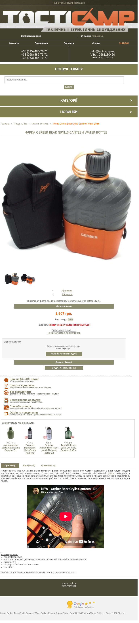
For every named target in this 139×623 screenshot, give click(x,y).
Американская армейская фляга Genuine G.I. (11, 448)
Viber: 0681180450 (102, 54)
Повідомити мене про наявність (64, 333)
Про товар (10, 465)
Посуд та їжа (20, 123)
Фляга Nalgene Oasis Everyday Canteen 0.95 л (68, 448)
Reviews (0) (29, 465)
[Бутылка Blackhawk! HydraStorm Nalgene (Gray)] (30, 427)
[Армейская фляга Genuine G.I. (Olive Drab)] (10, 427)
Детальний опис (64, 306)
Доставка (69, 43)
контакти (14, 43)
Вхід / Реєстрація (75, 3)
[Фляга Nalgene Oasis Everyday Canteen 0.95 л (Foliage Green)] (68, 427)
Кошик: (87, 36)
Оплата (96, 43)
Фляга (111, 473)
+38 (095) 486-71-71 (34, 51)
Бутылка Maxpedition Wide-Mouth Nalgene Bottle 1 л (49, 449)
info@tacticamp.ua (103, 51)
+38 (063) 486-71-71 (34, 57)
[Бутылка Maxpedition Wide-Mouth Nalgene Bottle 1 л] (49, 427)
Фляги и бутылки (40, 123)
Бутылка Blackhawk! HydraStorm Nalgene (30, 449)
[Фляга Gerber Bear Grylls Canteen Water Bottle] (12, 273)
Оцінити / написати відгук (64, 354)
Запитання (48, 465)
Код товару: (61, 319)
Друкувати (67, 290)
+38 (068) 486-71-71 (34, 54)
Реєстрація (69, 586)
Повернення (41, 43)
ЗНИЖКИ (124, 43)
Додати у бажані (64, 362)
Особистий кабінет (31, 36)
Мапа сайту (69, 583)
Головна (5, 123)
